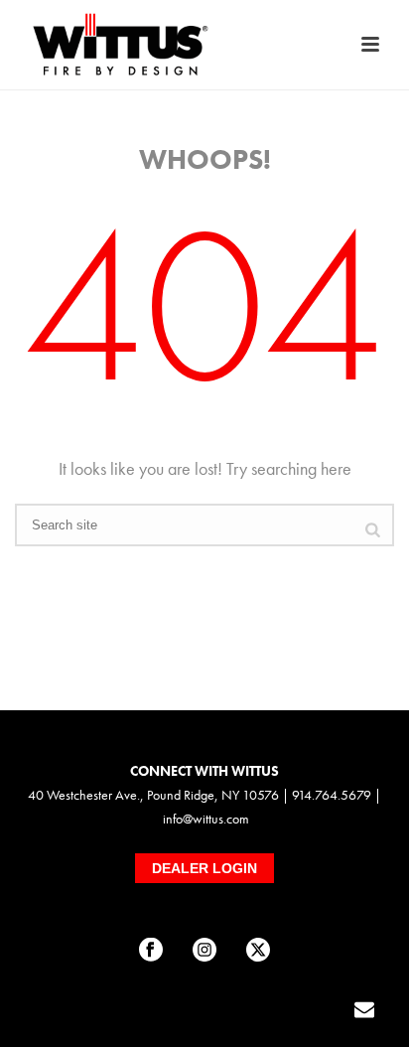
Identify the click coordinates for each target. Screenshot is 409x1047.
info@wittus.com (206, 818)
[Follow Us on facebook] (151, 951)
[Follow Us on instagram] (204, 951)
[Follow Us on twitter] (258, 951)
